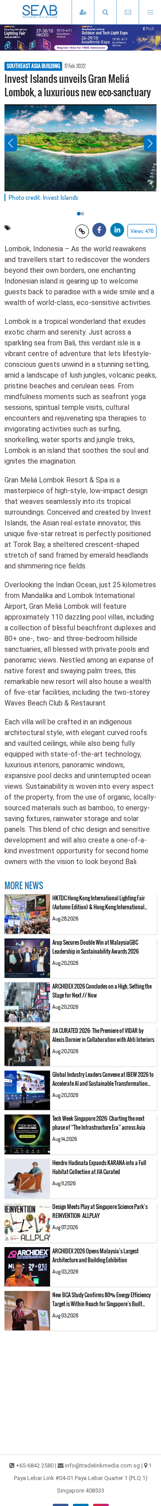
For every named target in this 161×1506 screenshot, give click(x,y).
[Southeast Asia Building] (53, 12)
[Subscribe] (83, 12)
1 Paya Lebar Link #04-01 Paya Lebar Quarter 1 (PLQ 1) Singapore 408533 (83, 1478)
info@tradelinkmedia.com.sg (102, 1465)
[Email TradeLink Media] (127, 12)
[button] (105, 12)
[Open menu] (150, 12)
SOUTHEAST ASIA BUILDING (33, 66)
